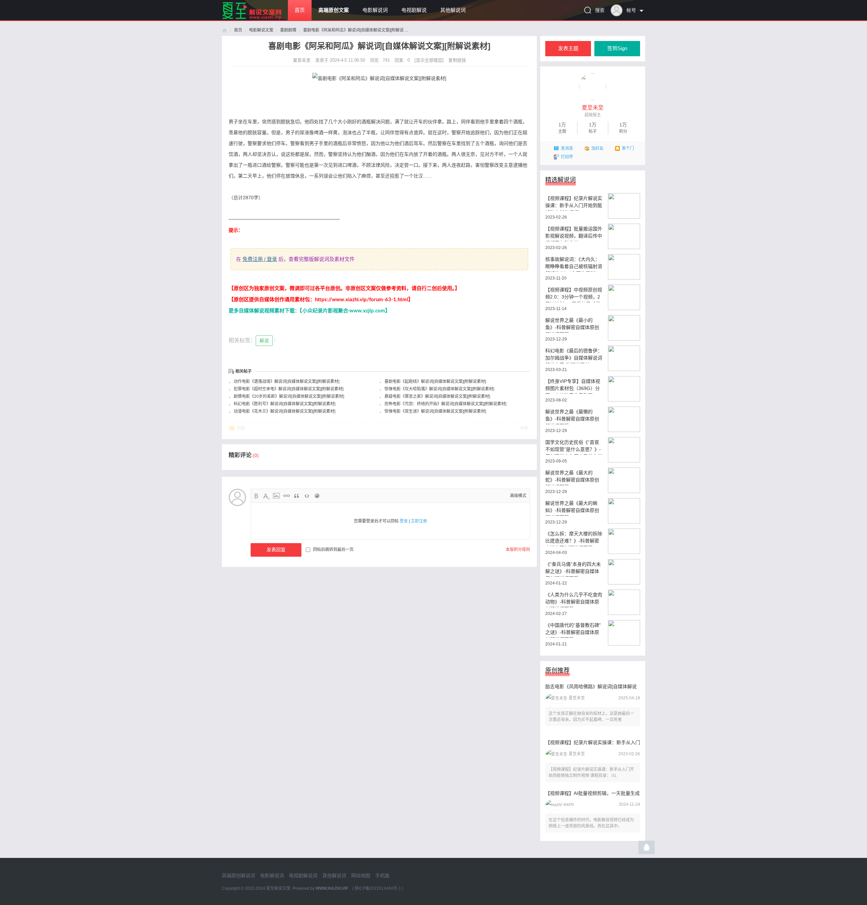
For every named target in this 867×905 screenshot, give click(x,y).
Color (266, 495)
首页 (300, 10)
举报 (524, 428)
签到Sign (617, 48)
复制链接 (457, 60)
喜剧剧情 (288, 30)
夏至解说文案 (278, 888)
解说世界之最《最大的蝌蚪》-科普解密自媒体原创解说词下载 (572, 508)
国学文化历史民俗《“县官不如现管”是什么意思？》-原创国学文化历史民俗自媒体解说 (573, 447)
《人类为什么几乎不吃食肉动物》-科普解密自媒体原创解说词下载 (573, 599)
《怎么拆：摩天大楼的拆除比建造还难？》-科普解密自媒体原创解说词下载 (573, 538)
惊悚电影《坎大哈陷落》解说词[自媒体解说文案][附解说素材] (439, 389)
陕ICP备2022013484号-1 (378, 888)
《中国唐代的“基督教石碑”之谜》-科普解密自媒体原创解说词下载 (573, 630)
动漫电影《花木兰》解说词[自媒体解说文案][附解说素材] (284, 411)
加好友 (597, 148)
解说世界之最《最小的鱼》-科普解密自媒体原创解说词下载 (572, 325)
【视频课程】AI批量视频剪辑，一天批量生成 (592, 793)
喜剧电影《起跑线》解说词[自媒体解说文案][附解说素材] (435, 381)
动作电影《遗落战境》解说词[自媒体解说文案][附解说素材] (286, 381)
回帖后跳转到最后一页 (333, 549)
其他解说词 (453, 10)
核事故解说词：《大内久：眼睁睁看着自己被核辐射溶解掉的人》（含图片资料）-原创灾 (573, 264)
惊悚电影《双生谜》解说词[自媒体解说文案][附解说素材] (435, 411)
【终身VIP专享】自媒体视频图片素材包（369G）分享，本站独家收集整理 (572, 386)
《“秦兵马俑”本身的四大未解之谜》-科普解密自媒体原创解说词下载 (573, 569)
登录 (404, 521)
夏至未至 (302, 60)
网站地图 (360, 875)
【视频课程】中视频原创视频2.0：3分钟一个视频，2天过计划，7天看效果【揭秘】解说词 (573, 294)
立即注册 (419, 521)
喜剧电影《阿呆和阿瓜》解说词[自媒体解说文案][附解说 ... (355, 30)
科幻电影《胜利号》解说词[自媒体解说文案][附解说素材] (284, 404)
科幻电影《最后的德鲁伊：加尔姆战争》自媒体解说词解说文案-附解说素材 (573, 355)
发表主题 (568, 48)
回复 (241, 428)
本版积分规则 (518, 549)
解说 (264, 340)
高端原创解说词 (238, 875)
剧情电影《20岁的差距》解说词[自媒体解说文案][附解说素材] (289, 396)
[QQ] (646, 849)
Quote (296, 495)
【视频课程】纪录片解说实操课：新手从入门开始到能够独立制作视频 (573, 203)
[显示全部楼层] (429, 60)
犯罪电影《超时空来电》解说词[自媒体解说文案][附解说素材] (288, 389)
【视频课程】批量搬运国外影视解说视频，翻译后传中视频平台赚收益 (573, 233)
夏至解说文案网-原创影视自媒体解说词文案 (224, 30)
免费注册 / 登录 (259, 259)
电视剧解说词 (303, 875)
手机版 (382, 875)
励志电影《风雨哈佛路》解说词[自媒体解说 (591, 686)
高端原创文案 (333, 10)
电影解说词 (375, 10)
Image (276, 495)
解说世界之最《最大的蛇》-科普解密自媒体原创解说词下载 (572, 477)
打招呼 (567, 157)
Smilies (317, 495)
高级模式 (518, 495)
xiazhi (568, 804)
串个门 (628, 148)
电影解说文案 (261, 30)
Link (286, 495)
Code (306, 495)
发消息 (567, 148)
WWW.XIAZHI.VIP (332, 888)
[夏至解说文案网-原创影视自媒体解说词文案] (260, 19)
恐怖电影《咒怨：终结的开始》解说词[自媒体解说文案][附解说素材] (445, 404)
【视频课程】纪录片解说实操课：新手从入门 (592, 742)
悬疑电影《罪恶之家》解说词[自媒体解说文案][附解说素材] (437, 396)
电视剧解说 (414, 10)
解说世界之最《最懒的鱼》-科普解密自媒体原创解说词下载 (572, 416)
